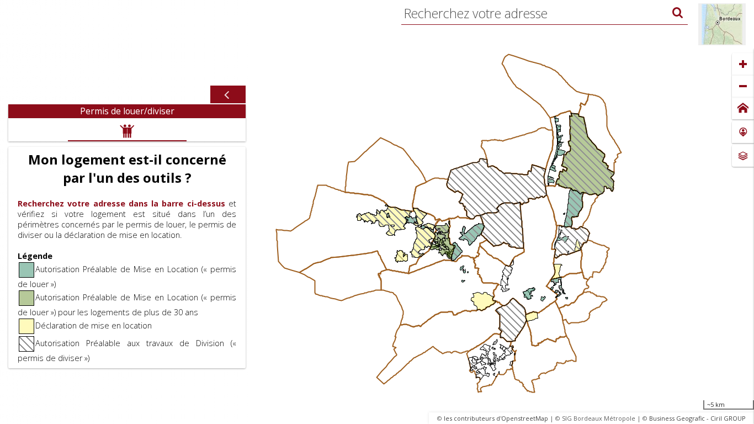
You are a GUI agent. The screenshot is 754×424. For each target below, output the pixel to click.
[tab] (127, 111)
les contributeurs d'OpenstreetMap (496, 418)
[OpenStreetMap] (722, 24)
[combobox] (544, 13)
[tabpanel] (127, 243)
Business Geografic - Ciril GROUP (697, 418)
